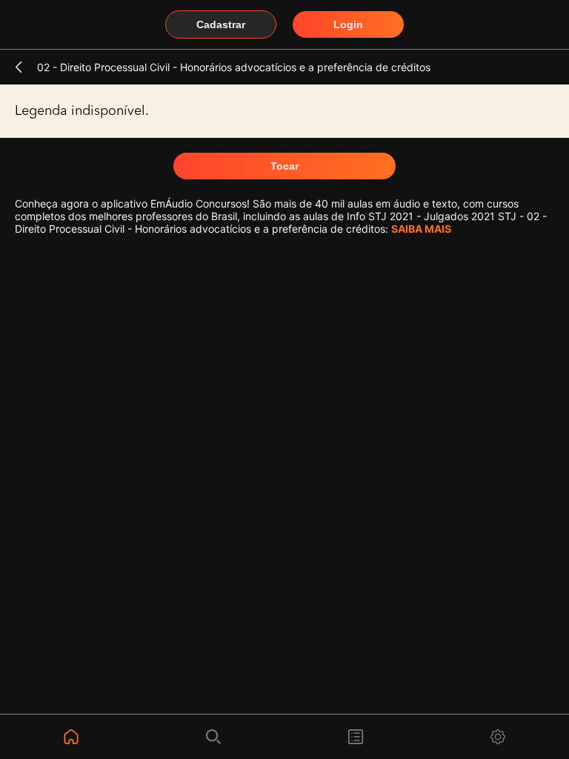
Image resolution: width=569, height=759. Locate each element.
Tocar (284, 166)
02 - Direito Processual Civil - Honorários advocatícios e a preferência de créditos (233, 67)
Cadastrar (220, 24)
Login (348, 24)
